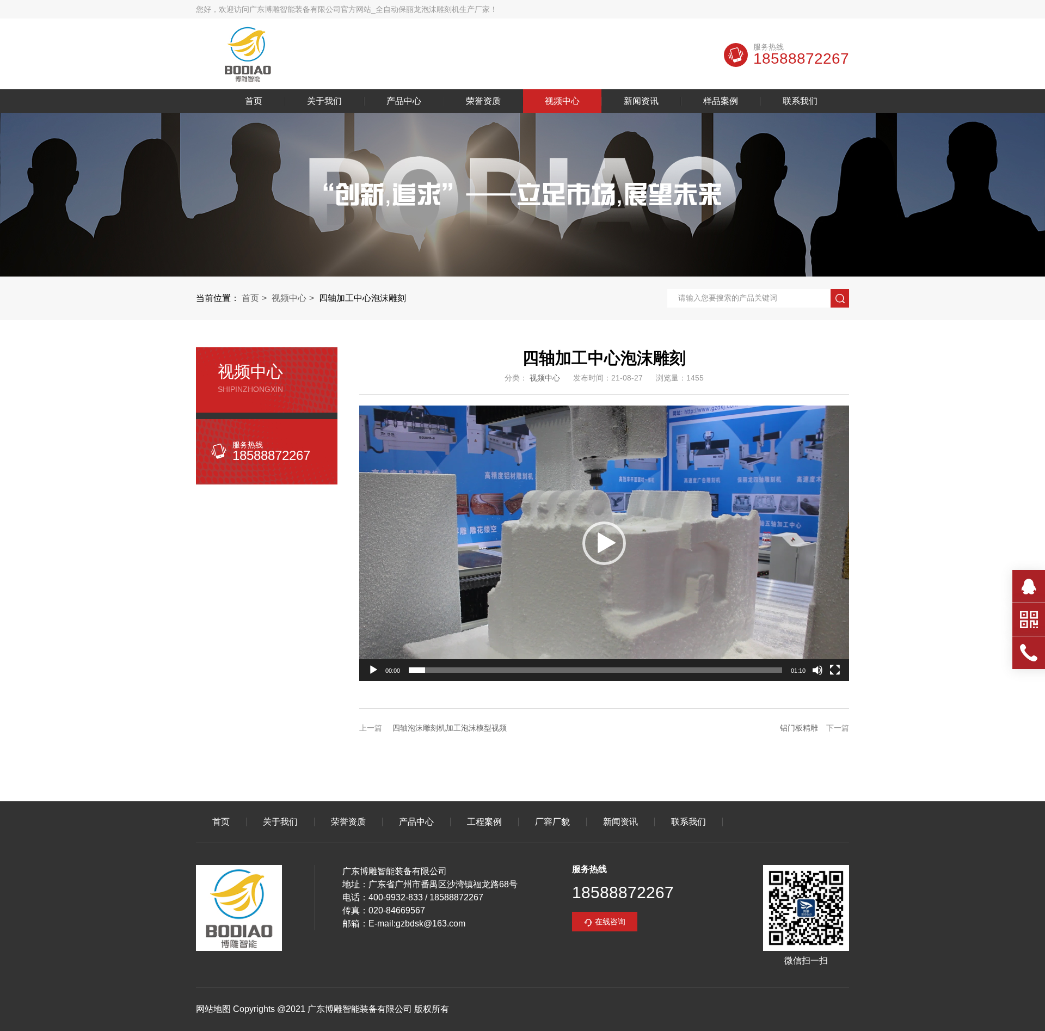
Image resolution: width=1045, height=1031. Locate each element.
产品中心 (403, 101)
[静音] (817, 670)
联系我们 (800, 101)
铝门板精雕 (799, 727)
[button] (604, 543)
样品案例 (720, 101)
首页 (253, 101)
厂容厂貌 (552, 822)
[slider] (595, 670)
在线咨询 (610, 921)
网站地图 (213, 1009)
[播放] (373, 670)
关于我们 (324, 101)
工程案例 (484, 822)
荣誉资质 (483, 101)
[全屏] (834, 670)
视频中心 (562, 101)
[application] (604, 543)
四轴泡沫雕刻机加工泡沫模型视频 (449, 727)
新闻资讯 (641, 101)
